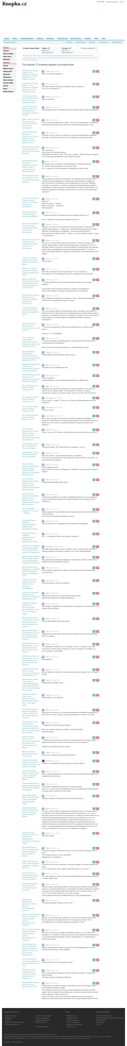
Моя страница (81, 42)
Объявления (7, 77)
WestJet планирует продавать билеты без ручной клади (30, 754)
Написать (69, 42)
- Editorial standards (72, 1020)
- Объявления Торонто (12, 1024)
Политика (40, 38)
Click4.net (6, 74)
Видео (5, 88)
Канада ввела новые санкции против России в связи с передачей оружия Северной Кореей (30, 775)
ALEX (47, 84)
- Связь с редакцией (72, 1022)
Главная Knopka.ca (9, 42)
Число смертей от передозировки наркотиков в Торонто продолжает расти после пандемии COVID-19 (31, 342)
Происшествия (62, 38)
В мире (15, 38)
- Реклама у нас (70, 1016)
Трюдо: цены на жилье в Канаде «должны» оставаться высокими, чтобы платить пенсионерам (30, 123)
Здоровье (87, 38)
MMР (47, 386)
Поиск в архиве (8, 53)
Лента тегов (7, 56)
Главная (6, 47)
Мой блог (92, 42)
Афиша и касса (8, 68)
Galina (47, 176)
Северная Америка (26, 38)
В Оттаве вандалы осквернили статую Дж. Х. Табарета (30, 511)
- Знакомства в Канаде (43, 1016)
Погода (5, 65)
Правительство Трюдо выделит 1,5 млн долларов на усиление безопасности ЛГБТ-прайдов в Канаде (30, 75)
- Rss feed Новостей (42, 1026)
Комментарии (116, 42)
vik (46, 534)
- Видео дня (8, 1018)
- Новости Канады (10, 1016)
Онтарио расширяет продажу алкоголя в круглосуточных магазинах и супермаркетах (29, 584)
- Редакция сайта (71, 1018)
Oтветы (5, 85)
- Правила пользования (73, 1024)
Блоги (104, 38)
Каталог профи (8, 83)
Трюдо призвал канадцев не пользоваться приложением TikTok (31, 984)
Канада (6, 38)
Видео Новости (76, 38)
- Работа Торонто (41, 1022)
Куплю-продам (8, 80)
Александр (49, 398)
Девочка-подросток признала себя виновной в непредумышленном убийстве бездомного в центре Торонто (30, 283)
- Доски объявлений (42, 1018)
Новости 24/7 (7, 71)
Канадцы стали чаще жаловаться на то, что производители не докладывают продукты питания (30, 111)
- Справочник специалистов (14, 1022)
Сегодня (6, 50)
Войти (122, 1)
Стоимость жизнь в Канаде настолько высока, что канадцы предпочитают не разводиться (29, 974)
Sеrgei (47, 71)
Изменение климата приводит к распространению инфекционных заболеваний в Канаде (30, 524)
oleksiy (47, 97)
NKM (47, 120)
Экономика (50, 38)
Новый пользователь (112, 1)
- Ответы (7, 1020)
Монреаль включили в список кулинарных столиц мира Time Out (30, 214)
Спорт (96, 38)
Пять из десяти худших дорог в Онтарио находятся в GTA (30, 387)
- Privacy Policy (70, 1026)
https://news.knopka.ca (46, 1036)
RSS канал (6, 59)
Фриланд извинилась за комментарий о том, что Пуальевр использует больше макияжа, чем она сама (30, 622)
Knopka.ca (6, 62)
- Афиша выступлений (42, 1020)
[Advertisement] (63, 22)
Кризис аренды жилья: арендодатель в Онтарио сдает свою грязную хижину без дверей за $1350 (31, 571)
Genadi (47, 761)
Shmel (47, 224)
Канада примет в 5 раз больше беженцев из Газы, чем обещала (30, 446)
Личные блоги (104, 42)
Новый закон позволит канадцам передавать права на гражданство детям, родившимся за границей (30, 713)
